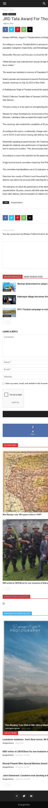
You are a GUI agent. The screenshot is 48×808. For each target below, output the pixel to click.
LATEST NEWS (10, 733)
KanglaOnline (8, 743)
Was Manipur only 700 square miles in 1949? (22, 515)
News (12, 10)
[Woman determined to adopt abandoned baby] (9, 287)
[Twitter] (24, 796)
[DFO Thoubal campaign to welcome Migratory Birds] (9, 312)
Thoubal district (16, 202)
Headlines (12, 14)
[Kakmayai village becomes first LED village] (9, 299)
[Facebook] (16, 796)
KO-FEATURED (10, 445)
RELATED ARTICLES (12, 277)
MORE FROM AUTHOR (33, 277)
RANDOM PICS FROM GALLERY (17, 614)
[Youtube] (31, 796)
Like (33, 425)
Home (5, 10)
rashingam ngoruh (12, 728)
